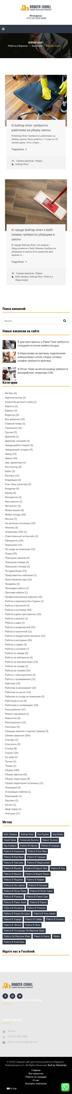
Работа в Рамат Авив (15, 902)
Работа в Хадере (12, 919)
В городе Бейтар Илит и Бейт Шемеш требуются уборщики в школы (33, 234)
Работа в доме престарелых (20, 614)
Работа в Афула (28, 845)
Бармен (9, 410)
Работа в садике (14, 644)
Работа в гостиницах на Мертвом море (24, 930)
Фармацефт (11, 796)
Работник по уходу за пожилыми (23, 696)
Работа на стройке (15, 670)
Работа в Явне (32, 925)
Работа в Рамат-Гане (37, 896)
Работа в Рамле (38, 902)
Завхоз (8, 458)
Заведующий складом (17, 449)
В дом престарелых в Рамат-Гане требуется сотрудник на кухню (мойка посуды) (43, 343)
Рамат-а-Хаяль (42, 936)
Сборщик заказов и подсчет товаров (25, 731)
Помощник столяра (15, 566)
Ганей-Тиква (10, 840)
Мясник (9, 519)
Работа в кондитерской (17, 627)
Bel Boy (9, 393)
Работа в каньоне (14, 618)
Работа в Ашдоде (50, 845)
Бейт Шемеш (21, 276)
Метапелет (11, 506)
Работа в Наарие (35, 879)
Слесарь (9, 739)
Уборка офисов (13, 774)
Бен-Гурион (43, 834)
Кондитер (10, 488)
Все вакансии (12, 419)
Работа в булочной (15, 605)
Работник (10, 683)
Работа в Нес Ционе (14, 885)
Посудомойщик (13, 570)
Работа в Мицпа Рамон (37, 874)
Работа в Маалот (13, 874)
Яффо (56, 936)
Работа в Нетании (38, 885)
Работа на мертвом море (19, 661)
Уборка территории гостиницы (21, 783)
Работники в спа (14, 700)
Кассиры (9, 475)
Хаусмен (10, 800)
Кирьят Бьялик (50, 840)
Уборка (38, 161)
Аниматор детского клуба (19, 402)
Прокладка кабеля (15, 588)
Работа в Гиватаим (13, 862)
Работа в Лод (58, 868)
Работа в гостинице (15, 609)
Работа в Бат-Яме (37, 851)
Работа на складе (14, 666)
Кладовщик (11, 480)
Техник (9, 761)
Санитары (10, 726)
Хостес (9, 804)
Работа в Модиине (13, 879)
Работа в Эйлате (12, 925)
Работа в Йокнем (12, 868)
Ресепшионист (13, 722)
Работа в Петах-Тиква (15, 891)
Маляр (8, 493)
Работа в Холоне (55, 919)
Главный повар (13, 423)
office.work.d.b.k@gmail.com (23, 1042)
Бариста (9, 406)
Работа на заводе (14, 653)
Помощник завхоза (15, 557)
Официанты (11, 540)
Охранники (11, 545)
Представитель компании (19, 575)
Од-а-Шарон (10, 845)
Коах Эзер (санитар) (16, 484)
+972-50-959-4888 (36, 18)
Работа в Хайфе (33, 919)
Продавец (10, 583)
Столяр (9, 748)
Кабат (8, 471)
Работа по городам (36, 1077)
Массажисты (12, 501)
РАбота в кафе (13, 622)
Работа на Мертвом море (17, 936)
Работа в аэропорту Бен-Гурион (22, 601)
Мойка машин (12, 510)
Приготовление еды (16, 579)
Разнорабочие (13, 709)
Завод (8, 454)
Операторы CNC (14, 532)
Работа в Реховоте (13, 908)
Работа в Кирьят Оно (36, 868)
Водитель (10, 415)
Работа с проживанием (17, 679)
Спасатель (11, 744)
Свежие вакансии (25, 161)
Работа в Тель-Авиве (44, 913)
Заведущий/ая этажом (17, 445)
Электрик (10, 813)
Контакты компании (36, 1083)
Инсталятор (11, 467)
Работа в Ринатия (36, 908)
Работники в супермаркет (19, 705)
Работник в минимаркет (18, 687)
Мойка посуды (13, 514)
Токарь (9, 765)
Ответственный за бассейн (19, 536)
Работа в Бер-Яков (13, 857)
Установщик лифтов (16, 791)
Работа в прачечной (16, 631)
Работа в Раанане (13, 896)
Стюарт (9, 752)
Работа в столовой (15, 648)
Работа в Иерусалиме (38, 862)
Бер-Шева (58, 834)
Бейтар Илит (21, 164)
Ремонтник (11, 718)
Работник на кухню (15, 692)
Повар (8, 553)
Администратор (13, 397)
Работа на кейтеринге (17, 657)
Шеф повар (11, 809)
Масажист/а (11, 497)
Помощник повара (15, 562)
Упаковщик (11, 787)
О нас (36, 1080)
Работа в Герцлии (36, 857)
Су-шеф (9, 757)
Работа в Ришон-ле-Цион (17, 913)
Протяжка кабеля (14, 592)
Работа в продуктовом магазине (22, 635)
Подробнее (18, 149)
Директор (10, 436)
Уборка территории (15, 778)
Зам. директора (13, 462)
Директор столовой (15, 441)
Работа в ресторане (16, 640)
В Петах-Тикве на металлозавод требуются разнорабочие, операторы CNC (43, 371)
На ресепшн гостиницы (17, 523)
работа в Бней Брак (14, 942)
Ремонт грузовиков (15, 713)
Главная (36, 1070)
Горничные (11, 428)
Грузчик (9, 432)
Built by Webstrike (57, 1065)
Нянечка (9, 527)
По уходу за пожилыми (17, 549)
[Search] (67, 321)
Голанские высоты (29, 840)
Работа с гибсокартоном (18, 674)
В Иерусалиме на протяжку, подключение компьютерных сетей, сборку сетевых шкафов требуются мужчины (41, 357)
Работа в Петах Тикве (41, 891)
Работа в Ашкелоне (14, 851)
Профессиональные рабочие (21, 596)
